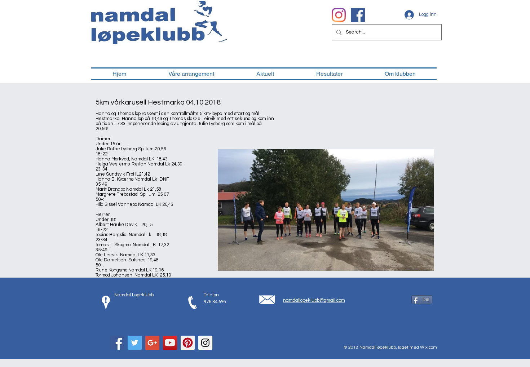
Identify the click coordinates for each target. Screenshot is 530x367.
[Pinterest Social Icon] (188, 343)
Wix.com (428, 347)
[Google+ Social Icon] (152, 343)
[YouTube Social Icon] (170, 343)
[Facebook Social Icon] (117, 343)
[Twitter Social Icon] (135, 343)
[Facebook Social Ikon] (358, 15)
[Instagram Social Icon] (205, 343)
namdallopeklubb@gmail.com (314, 300)
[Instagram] (339, 15)
